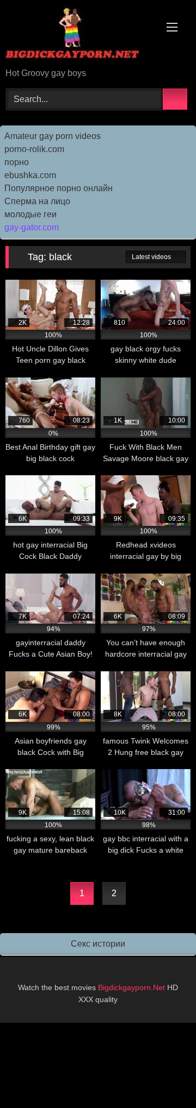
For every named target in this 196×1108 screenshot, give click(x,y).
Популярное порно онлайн (58, 188)
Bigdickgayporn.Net (132, 987)
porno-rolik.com (34, 149)
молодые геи (30, 214)
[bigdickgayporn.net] (80, 34)
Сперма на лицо (37, 201)
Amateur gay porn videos (52, 136)
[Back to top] (163, 1075)
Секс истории (98, 943)
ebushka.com (30, 175)
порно (16, 162)
